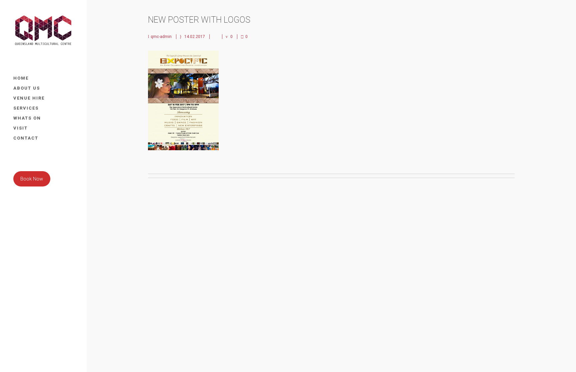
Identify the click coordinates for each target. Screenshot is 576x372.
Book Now (31, 179)
